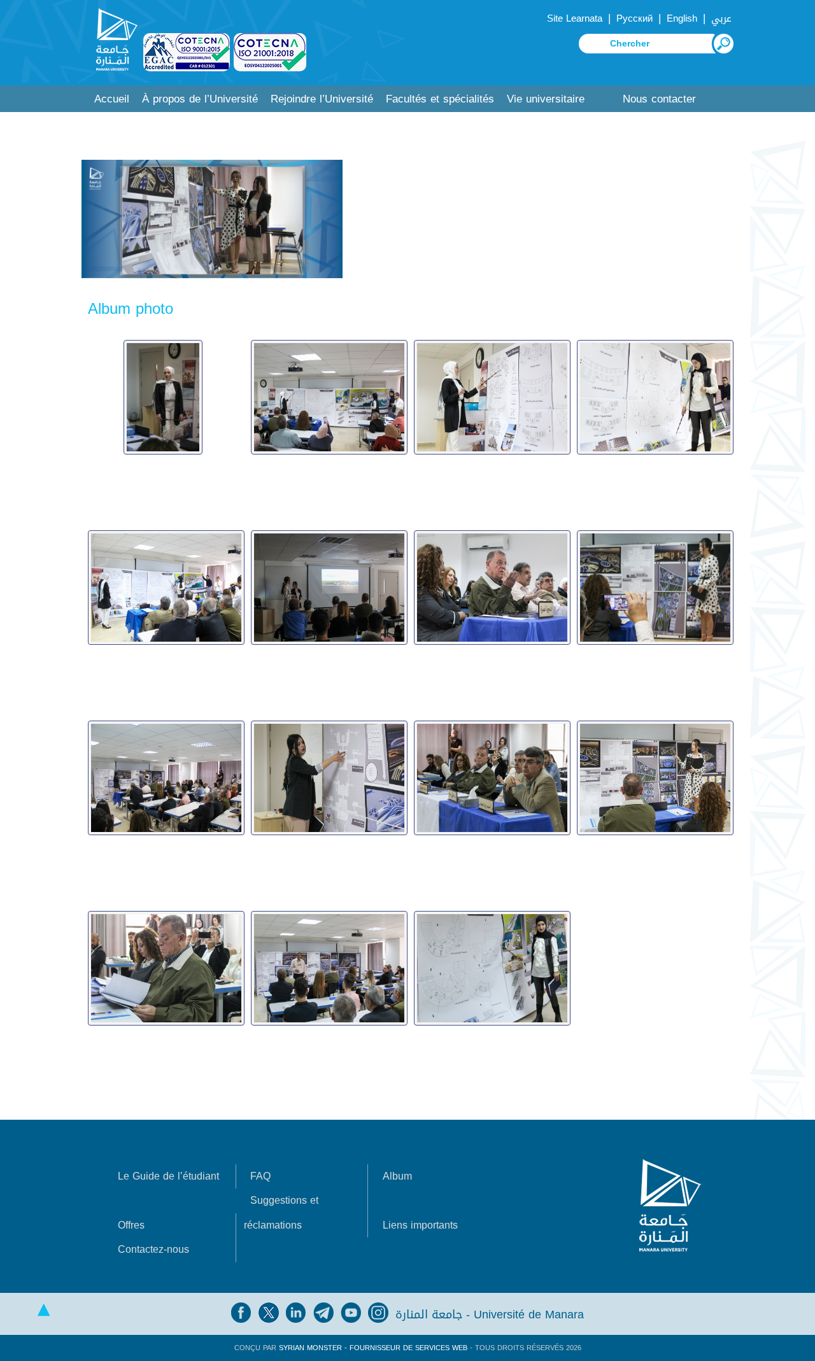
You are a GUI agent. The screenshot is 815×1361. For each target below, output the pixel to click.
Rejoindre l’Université (322, 98)
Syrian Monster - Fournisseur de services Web (373, 1348)
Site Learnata (574, 18)
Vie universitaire (546, 98)
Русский (634, 18)
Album (397, 1176)
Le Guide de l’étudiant (168, 1176)
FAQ (260, 1176)
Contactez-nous (153, 1249)
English (682, 18)
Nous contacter (659, 98)
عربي (721, 18)
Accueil (111, 98)
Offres (131, 1225)
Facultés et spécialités (440, 98)
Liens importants (420, 1225)
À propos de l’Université (200, 98)
